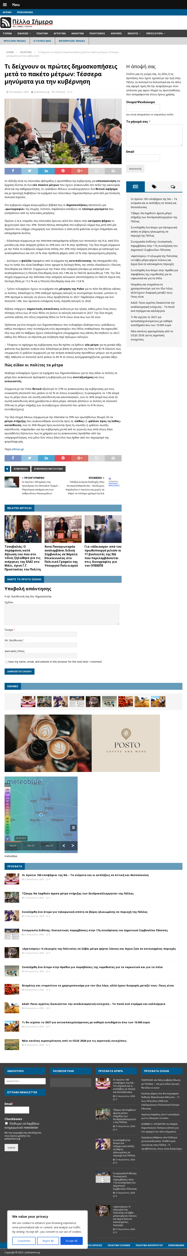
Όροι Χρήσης (93, 1245)
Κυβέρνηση (21, 468)
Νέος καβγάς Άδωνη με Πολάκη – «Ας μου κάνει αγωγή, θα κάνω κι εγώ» (160, 1083)
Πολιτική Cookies (119, 1245)
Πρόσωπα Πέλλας (15, 40)
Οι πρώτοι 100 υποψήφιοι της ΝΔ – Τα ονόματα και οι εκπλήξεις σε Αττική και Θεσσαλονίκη (154, 203)
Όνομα (9, 629)
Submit (11, 1147)
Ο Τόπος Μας (42, 40)
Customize (24, 1241)
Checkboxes (14, 1119)
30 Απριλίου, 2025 (19, 91)
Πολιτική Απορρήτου (149, 1245)
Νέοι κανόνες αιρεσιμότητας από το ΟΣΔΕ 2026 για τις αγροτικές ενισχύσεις (152, 335)
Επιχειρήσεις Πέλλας (72, 40)
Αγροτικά (60, 33)
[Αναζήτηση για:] (25, 1081)
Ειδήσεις (23, 33)
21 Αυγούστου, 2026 (34, 879)
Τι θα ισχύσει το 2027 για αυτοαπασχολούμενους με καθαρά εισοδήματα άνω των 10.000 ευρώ (151, 321)
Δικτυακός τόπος (14, 651)
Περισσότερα (154, 33)
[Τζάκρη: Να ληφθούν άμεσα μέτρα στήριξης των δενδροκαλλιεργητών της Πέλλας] (44, 701)
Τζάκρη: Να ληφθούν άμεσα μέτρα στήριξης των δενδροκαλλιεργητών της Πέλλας (154, 217)
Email (130, 152)
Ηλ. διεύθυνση (14, 640)
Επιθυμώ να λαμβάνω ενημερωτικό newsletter (22, 1126)
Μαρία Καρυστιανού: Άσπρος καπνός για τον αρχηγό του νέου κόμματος (160, 1127)
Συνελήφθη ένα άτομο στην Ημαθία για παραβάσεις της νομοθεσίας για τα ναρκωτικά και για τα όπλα (154, 274)
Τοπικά (7, 33)
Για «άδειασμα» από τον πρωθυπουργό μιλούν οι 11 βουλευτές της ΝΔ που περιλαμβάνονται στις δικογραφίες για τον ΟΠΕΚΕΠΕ (103, 556)
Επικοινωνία (25, 12)
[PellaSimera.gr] (26, 27)
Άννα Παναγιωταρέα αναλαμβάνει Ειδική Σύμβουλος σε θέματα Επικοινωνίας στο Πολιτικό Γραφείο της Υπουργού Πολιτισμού (61, 556)
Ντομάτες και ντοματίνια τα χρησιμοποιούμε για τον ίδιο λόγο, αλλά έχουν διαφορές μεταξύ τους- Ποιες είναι (98, 985)
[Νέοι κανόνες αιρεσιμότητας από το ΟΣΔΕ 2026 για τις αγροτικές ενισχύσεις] (12, 1044)
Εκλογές (133, 33)
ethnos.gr (18, 449)
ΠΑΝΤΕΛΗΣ (147, 1080)
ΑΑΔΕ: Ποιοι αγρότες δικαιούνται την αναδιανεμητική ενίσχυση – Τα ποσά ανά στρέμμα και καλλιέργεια (153, 307)
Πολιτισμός (97, 33)
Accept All (71, 1241)
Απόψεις (116, 33)
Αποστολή (135, 168)
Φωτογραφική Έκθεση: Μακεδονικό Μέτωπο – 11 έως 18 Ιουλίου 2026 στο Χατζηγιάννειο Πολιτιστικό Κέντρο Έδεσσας (160, 1101)
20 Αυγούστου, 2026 (34, 971)
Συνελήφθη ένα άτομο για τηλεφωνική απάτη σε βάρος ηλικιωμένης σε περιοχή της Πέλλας (154, 231)
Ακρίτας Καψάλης (151, 1114)
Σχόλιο (9, 602)
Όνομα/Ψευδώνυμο (140, 102)
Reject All (48, 1241)
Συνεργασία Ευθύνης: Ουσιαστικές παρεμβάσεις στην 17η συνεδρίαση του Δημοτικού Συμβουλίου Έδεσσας (154, 245)
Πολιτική (42, 33)
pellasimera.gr (42, 91)
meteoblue (11, 856)
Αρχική (7, 12)
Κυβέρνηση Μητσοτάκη (48, 468)
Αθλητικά (77, 33)
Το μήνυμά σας (138, 122)
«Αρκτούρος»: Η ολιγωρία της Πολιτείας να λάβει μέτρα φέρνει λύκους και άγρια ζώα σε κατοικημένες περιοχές (154, 260)
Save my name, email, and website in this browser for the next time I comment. (55, 661)
